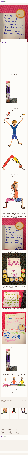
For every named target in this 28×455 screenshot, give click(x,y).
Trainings (2, 429)
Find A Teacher (10, 431)
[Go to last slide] (2, 413)
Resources (2, 432)
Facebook (16, 431)
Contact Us (9, 429)
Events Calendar (10, 433)
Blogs (2, 433)
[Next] (26, 413)
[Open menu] (26, 1)
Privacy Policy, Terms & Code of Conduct (17, 451)
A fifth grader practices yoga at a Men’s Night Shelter (6, 400)
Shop (1, 431)
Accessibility (9, 432)
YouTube (16, 430)
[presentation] (5, 410)
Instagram (16, 429)
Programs (2, 430)
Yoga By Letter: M (24, 400)
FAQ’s (8, 430)
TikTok (16, 432)
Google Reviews (17, 433)
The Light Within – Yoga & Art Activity (4, 416)
